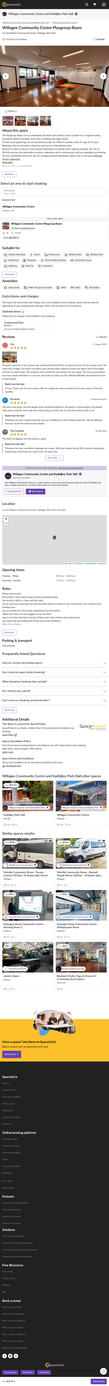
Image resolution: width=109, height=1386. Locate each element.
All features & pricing (11, 1223)
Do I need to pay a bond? (16, 691)
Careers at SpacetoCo (11, 1117)
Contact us (7, 1124)
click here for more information (70, 468)
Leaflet (69, 563)
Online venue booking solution (15, 1203)
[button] (87, 4)
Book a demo (8, 1188)
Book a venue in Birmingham (14, 1348)
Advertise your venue (11, 1217)
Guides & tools (8, 1278)
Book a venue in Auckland (13, 1321)
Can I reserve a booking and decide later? (26, 700)
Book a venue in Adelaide (13, 1314)
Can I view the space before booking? (23, 672)
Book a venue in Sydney (12, 1328)
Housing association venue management (20, 1250)
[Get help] (103, 1371)
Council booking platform (13, 1236)
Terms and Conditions (11, 1097)
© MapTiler (78, 563)
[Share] (46, 783)
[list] (54, 1104)
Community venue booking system (17, 1243)
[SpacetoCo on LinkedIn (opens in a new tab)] (16, 1356)
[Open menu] (104, 4)
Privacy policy (8, 1104)
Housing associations (11, 1153)
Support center (8, 1090)
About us (6, 1083)
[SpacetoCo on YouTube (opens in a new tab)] (10, 1356)
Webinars (6, 1285)
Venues (5, 1160)
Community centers (10, 1146)
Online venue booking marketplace (17, 1257)
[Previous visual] (5, 76)
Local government (10, 1139)
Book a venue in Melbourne (14, 1334)
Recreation (7, 1173)
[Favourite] (50, 783)
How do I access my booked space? (22, 663)
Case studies (7, 1272)
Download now (13, 766)
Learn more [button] (7, 752)
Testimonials (7, 1111)
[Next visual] (103, 76)
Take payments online (11, 1210)
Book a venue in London (12, 1341)
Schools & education (11, 1166)
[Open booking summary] (94, 4)
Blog (4, 1292)
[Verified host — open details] (76, 14)
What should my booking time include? (24, 681)
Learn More (8, 735)
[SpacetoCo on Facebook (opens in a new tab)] (4, 1356)
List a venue (7, 1181)
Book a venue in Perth (12, 1307)
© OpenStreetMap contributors (94, 563)
